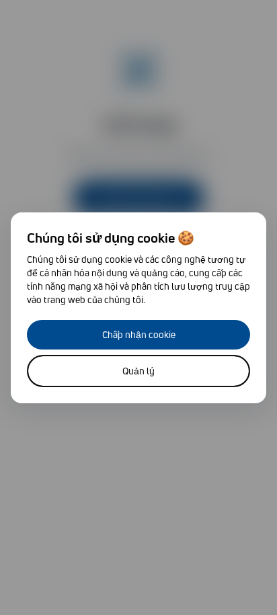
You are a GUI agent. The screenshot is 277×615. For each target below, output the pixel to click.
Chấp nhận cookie (138, 334)
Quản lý (138, 370)
